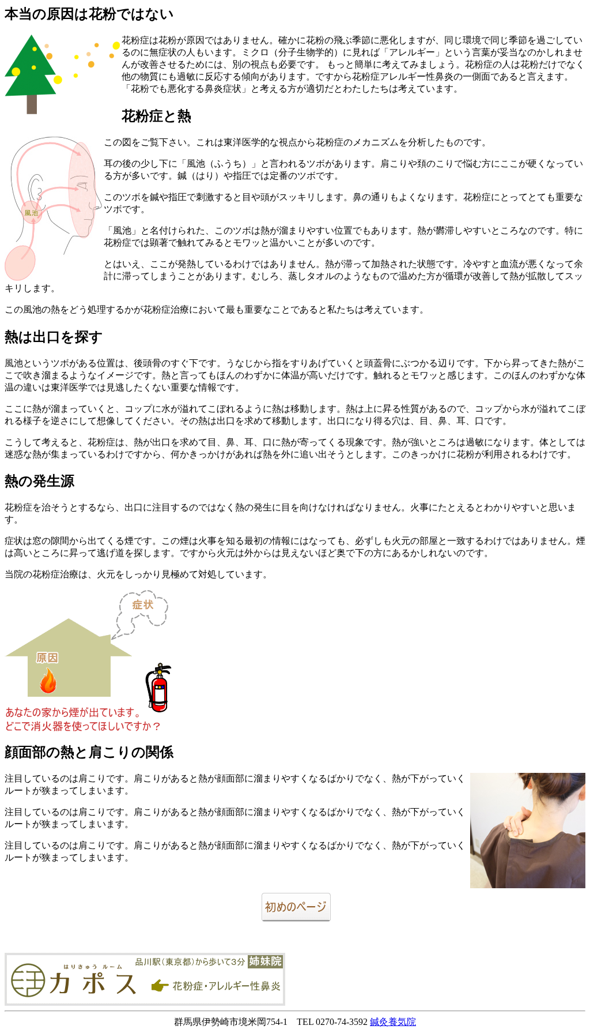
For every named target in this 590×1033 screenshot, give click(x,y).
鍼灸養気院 (393, 1022)
